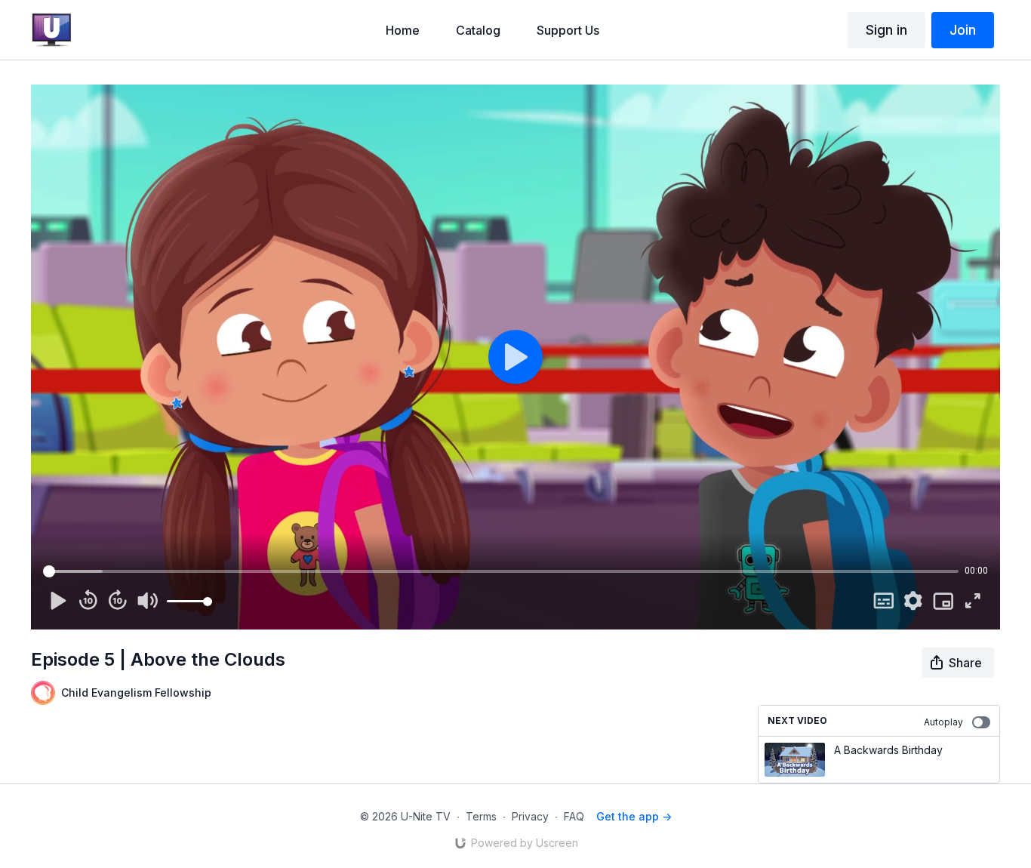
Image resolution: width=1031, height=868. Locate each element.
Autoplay (943, 722)
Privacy (530, 816)
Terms (481, 816)
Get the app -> (634, 816)
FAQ (574, 816)
